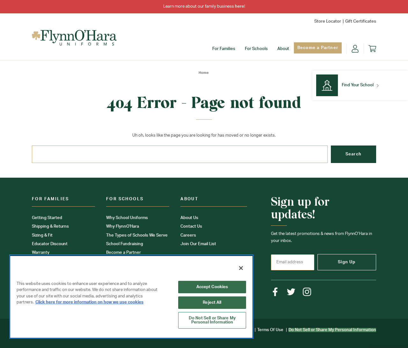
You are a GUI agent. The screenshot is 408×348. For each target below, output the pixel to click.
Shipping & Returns (50, 226)
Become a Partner (317, 48)
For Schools (256, 49)
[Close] (241, 268)
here (239, 6)
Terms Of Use (270, 330)
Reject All (212, 303)
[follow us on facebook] (275, 292)
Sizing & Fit (42, 235)
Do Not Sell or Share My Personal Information (212, 320)
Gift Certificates (360, 21)
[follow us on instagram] (307, 292)
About (283, 49)
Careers (188, 235)
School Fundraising (124, 244)
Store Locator (327, 21)
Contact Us (191, 226)
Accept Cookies (212, 287)
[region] (131, 296)
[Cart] (372, 48)
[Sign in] (355, 48)
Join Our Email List (198, 244)
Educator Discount (50, 244)
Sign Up (346, 262)
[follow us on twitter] (291, 292)
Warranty (40, 253)
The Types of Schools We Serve (137, 235)
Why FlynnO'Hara (122, 226)
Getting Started (47, 218)
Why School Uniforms (127, 218)
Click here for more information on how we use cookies (89, 302)
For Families (223, 49)
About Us (189, 218)
